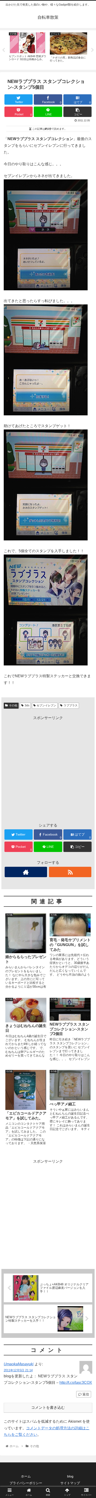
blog (70, 1476)
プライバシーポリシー (26, 1483)
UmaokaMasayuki (19, 1364)
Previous (3, 50)
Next (92, 50)
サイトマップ (70, 1483)
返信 (85, 1394)
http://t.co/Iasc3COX (75, 1383)
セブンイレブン (46, 705)
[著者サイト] (26, 872)
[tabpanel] (27, 49)
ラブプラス (71, 705)
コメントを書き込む (48, 1407)
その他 (13, 705)
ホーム (26, 1476)
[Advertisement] (48, 769)
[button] (86, 814)
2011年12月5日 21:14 (18, 1370)
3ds (27, 705)
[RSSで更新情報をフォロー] (70, 872)
